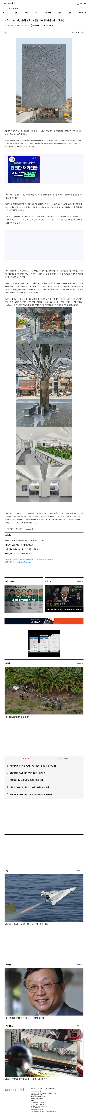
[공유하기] (77, 3)
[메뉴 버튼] (84, 3)
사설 (6, 870)
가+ (81, 32)
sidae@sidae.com (26, 562)
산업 (36, 12)
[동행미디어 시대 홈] (8, 3)
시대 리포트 (9, 581)
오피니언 (5, 12)
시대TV (48, 581)
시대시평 (8, 964)
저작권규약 (40, 1088)
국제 (59, 12)
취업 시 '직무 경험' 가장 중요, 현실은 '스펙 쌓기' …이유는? (25, 540)
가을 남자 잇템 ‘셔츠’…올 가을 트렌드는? (19, 545)
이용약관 (33, 1088)
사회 (69, 12)
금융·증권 (48, 12)
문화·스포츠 (82, 12)
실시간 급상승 (63, 758)
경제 (26, 12)
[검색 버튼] (81, 3)
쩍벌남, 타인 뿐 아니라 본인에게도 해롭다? (19, 553)
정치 (16, 12)
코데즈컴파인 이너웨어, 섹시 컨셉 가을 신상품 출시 (22, 549)
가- (73, 32)
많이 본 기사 (25, 758)
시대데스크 (9, 1025)
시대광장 (8, 663)
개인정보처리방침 (50, 1088)
